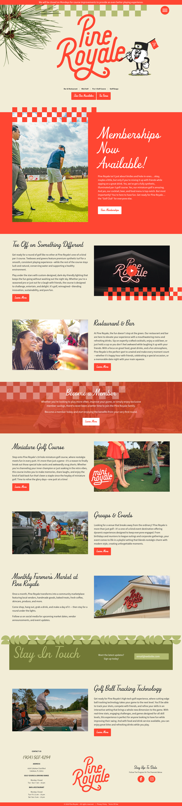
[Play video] (131, 270)
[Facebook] (141, 779)
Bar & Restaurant (71, 89)
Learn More (21, 298)
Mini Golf (84, 89)
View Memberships (110, 210)
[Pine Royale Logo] (91, 47)
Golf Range (114, 89)
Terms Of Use (113, 804)
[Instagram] (151, 779)
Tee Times (103, 96)
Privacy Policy (102, 804)
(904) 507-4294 (36, 758)
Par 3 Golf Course (99, 89)
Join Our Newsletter (83, 96)
